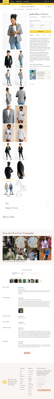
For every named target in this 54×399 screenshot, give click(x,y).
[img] (20, 287)
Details (31, 35)
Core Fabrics (22, 385)
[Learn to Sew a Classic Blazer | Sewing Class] (33, 75)
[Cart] (51, 6)
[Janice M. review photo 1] (20, 310)
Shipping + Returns (11, 208)
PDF (31, 22)
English (32, 27)
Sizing (44, 35)
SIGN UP (44, 390)
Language (31, 25)
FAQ (6, 203)
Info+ (49, 35)
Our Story (22, 389)
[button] (15, 9)
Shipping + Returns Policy (30, 380)
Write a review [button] (34, 273)
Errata (29, 376)
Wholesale (22, 387)
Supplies (38, 35)
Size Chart (30, 374)
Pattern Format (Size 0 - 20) (35, 20)
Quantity (42, 25)
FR (50, 1)
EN (48, 1)
